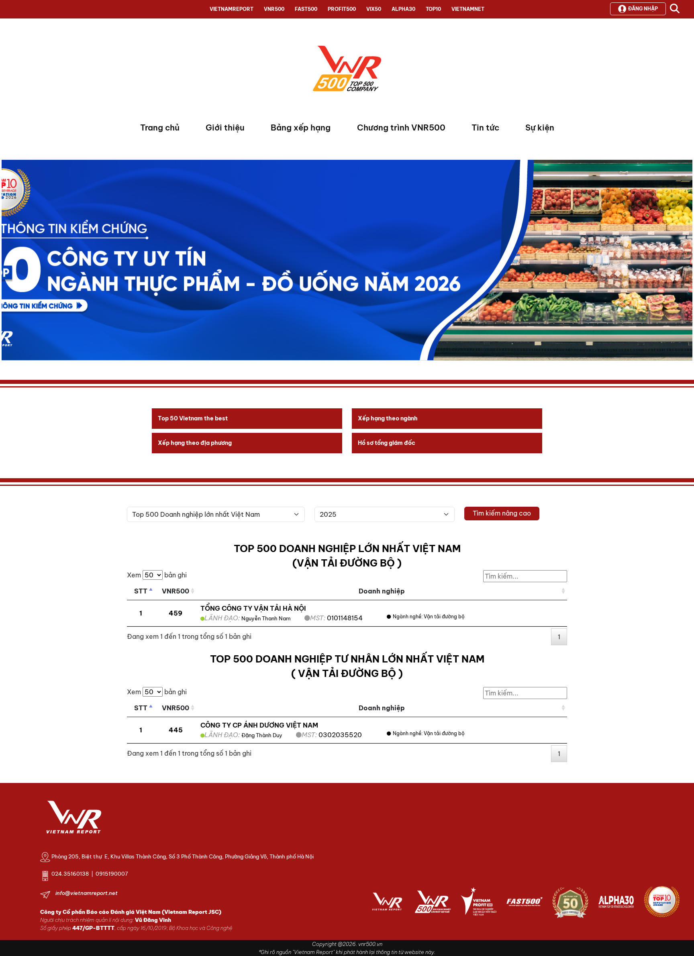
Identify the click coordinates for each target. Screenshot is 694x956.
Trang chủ (160, 127)
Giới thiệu (225, 127)
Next (8, 262)
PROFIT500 (342, 9)
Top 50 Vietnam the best (193, 418)
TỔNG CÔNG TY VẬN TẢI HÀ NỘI (253, 608)
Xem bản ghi (157, 575)
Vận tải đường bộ (444, 617)
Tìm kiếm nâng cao (502, 513)
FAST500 (306, 9)
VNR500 (274, 9)
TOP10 (433, 9)
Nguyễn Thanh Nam (266, 618)
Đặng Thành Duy (261, 735)
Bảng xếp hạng (301, 127)
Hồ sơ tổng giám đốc (386, 442)
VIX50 (373, 9)
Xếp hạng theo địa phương (195, 442)
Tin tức (485, 127)
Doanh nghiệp (382, 591)
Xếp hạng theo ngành (388, 418)
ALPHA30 (403, 9)
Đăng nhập (643, 9)
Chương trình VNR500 (401, 127)
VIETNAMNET (467, 9)
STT (140, 591)
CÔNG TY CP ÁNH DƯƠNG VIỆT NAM (259, 725)
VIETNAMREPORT (231, 9)
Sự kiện (539, 127)
